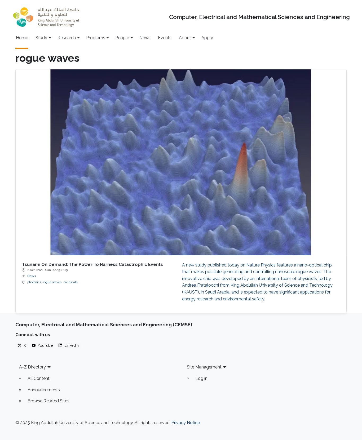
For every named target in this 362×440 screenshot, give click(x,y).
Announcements (44, 389)
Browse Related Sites (48, 400)
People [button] (122, 37)
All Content (39, 378)
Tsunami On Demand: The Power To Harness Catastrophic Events (92, 264)
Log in (201, 378)
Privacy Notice (185, 422)
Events (164, 37)
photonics (34, 282)
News (145, 37)
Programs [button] (95, 37)
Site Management (204, 367)
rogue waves (52, 282)
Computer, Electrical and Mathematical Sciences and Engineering (259, 17)
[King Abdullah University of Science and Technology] (46, 17)
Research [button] (67, 37)
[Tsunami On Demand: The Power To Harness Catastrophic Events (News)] (181, 162)
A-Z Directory (32, 367)
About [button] (185, 37)
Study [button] (41, 37)
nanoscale (70, 282)
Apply (207, 37)
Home (22, 37)
